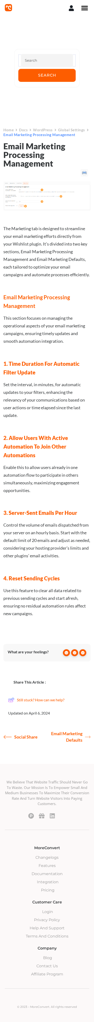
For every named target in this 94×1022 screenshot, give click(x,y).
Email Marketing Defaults (66, 737)
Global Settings (71, 130)
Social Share (26, 736)
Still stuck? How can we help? (40, 699)
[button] (84, 7)
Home (8, 130)
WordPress (43, 130)
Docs (23, 130)
